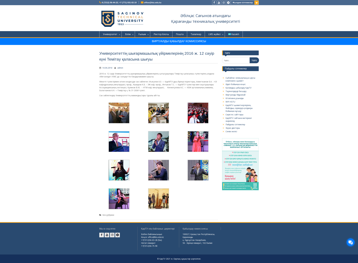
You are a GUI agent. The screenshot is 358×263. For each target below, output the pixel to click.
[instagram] (224, 3)
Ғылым (142, 34)
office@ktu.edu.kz (152, 2)
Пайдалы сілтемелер (235, 124)
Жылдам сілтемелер (243, 2)
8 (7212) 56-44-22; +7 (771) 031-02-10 (119, 2)
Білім (128, 34)
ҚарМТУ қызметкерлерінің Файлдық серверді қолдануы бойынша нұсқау (239, 108)
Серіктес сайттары (234, 114)
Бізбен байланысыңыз (151, 234)
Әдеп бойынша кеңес (236, 84)
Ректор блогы (161, 34)
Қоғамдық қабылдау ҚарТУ (238, 87)
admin (120, 67)
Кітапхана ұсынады (235, 98)
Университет (110, 34)
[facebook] (214, 3)
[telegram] (228, 3)
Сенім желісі (231, 131)
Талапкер (196, 34)
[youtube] (219, 3)
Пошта (179, 34)
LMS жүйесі (214, 34)
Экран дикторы (233, 128)
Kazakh (235, 34)
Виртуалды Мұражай (235, 94)
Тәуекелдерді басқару (236, 91)
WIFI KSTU (230, 101)
